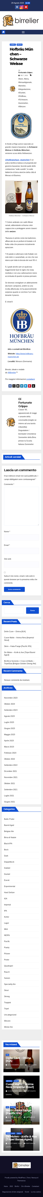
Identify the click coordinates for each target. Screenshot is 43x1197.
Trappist (7, 1003)
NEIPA (7, 935)
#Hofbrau (22, 96)
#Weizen (22, 107)
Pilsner (7, 954)
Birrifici (17, 1186)
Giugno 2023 (9, 728)
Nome (7, 532)
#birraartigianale (25, 82)
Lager (6, 923)
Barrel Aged (9, 825)
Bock (6, 850)
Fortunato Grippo (25, 72)
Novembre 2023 (11, 698)
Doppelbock (9, 862)
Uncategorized (10, 1015)
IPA (5, 911)
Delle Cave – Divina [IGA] (15, 631)
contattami (30, 379)
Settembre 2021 (10, 790)
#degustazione (24, 89)
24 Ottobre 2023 (15, 1143)
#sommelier (23, 103)
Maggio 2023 (9, 735)
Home (6, 1186)
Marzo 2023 (9, 747)
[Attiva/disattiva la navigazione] (23, 32)
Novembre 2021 (11, 777)
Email (7, 545)
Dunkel (12, 44)
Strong (7, 996)
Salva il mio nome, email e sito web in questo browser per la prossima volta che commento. (20, 579)
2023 (11, 1186)
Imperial (7, 905)
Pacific (7, 941)
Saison (7, 978)
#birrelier (22, 86)
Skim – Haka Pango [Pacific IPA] (17, 646)
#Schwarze (23, 100)
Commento (9, 484)
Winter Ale (8, 1027)
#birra (26, 79)
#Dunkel (21, 93)
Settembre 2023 (10, 710)
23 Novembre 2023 (16, 1065)
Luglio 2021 (9, 796)
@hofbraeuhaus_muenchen (17, 160)
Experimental (9, 886)
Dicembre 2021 (10, 771)
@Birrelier (12, 373)
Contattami (35, 1186)
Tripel (6, 1009)
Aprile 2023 (9, 741)
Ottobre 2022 (9, 759)
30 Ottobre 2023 (15, 1117)
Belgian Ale (9, 831)
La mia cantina (36, 1192)
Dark (6, 856)
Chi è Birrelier (25, 1186)
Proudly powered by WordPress (15, 1178)
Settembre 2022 (10, 765)
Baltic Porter (9, 819)
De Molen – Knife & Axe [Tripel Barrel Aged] (21, 1138)
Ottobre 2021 (9, 783)
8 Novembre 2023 (15, 1091)
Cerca (7, 602)
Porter (6, 960)
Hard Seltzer (9, 892)
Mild (6, 929)
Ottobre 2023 (9, 704)
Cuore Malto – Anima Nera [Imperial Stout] (20, 1085)
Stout (6, 990)
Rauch (7, 972)
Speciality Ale (10, 984)
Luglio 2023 (9, 722)
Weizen (19, 44)
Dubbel (7, 868)
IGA (5, 899)
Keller (6, 917)
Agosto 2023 (9, 716)
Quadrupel (8, 966)
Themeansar (21, 1181)
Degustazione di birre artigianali (12, 1192)
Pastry (6, 947)
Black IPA (8, 844)
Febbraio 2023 (10, 753)
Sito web (7, 559)
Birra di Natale (10, 837)
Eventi (6, 880)
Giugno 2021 (9, 802)
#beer (20, 79)
